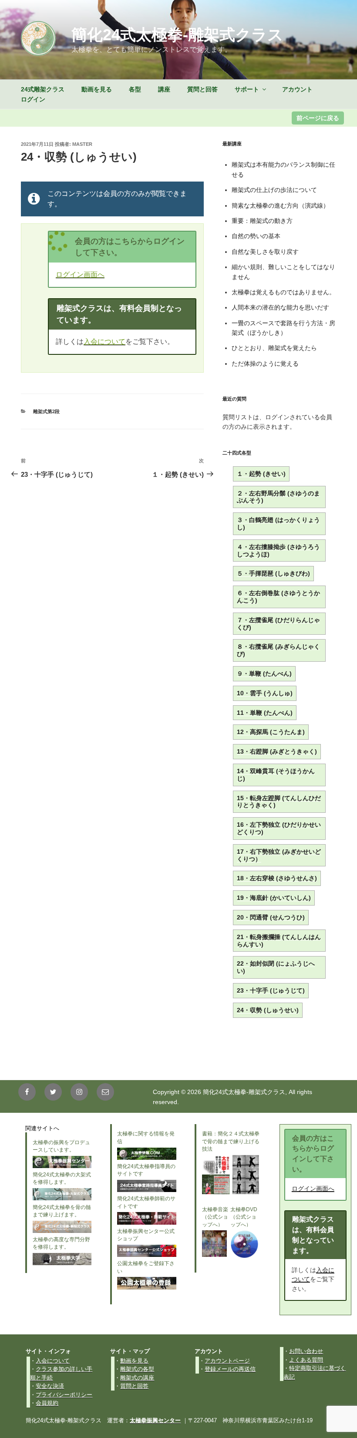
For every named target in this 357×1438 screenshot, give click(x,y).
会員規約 (47, 1403)
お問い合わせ (306, 1351)
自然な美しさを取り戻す (265, 251)
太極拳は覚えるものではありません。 (283, 292)
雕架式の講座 (137, 1377)
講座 (164, 89)
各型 (135, 89)
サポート (247, 89)
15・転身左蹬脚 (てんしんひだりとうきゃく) (279, 802)
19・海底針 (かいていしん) (274, 897)
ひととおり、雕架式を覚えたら (274, 347)
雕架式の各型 (137, 1369)
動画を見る (96, 89)
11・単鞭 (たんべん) (265, 712)
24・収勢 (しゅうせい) (268, 1010)
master (82, 144)
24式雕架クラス (42, 89)
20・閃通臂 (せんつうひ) (271, 917)
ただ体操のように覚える (265, 363)
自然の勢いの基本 (256, 235)
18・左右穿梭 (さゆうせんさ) (277, 878)
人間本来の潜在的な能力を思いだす (280, 307)
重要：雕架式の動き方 (262, 220)
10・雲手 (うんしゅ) (265, 693)
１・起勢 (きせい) (261, 473)
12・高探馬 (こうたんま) (271, 731)
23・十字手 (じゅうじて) (271, 990)
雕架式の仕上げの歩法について (274, 189)
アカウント (297, 89)
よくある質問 (306, 1360)
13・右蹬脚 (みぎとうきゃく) (277, 751)
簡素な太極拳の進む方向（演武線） (283, 205)
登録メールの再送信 (230, 1369)
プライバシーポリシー (64, 1394)
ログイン (33, 99)
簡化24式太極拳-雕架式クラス (177, 35)
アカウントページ (227, 1360)
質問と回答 (202, 89)
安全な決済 (50, 1386)
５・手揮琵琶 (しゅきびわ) (273, 573)
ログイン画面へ (80, 274)
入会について (104, 341)
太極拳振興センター (155, 1420)
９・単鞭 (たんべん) (264, 673)
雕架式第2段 (46, 411)
